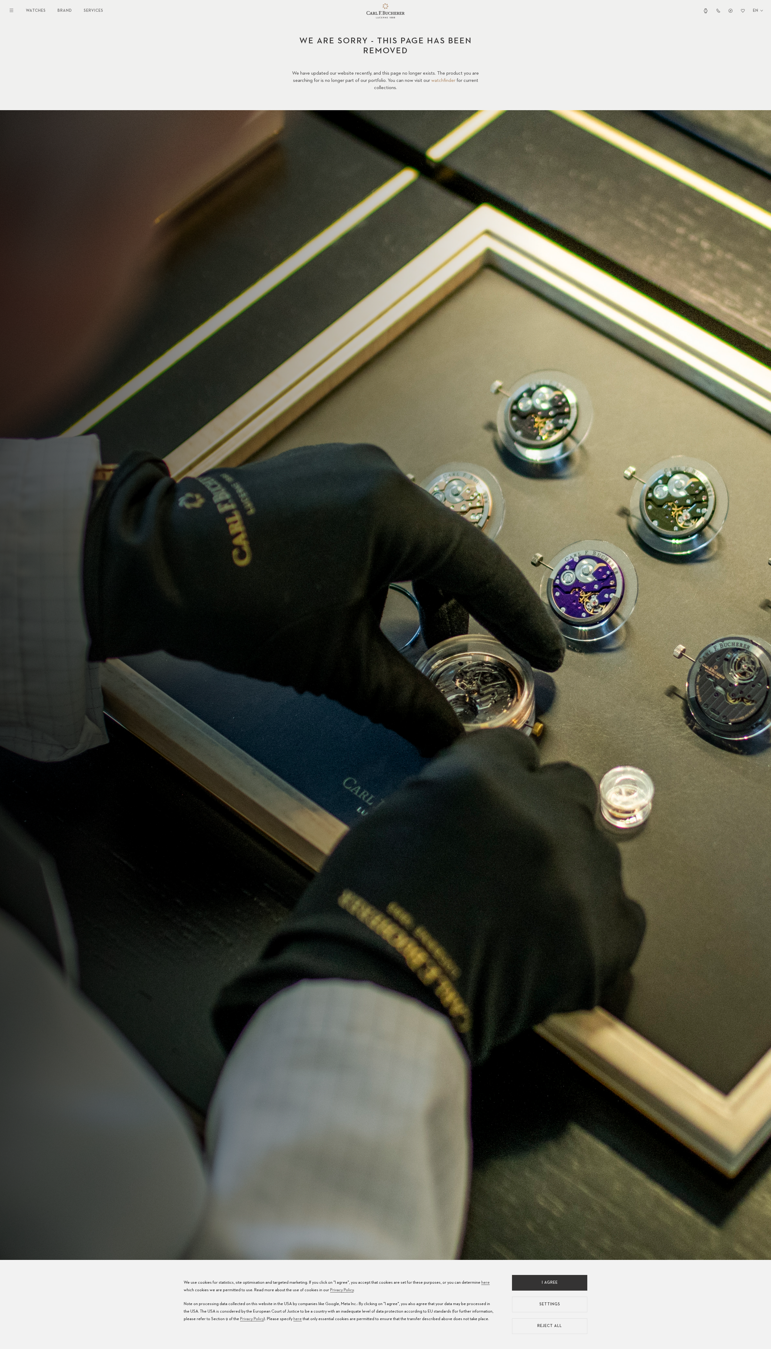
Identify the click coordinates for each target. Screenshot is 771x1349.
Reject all (549, 1326)
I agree (550, 1283)
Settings (549, 1304)
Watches (36, 11)
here (485, 1282)
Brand (65, 11)
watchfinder (443, 80)
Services (93, 11)
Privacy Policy (342, 1290)
